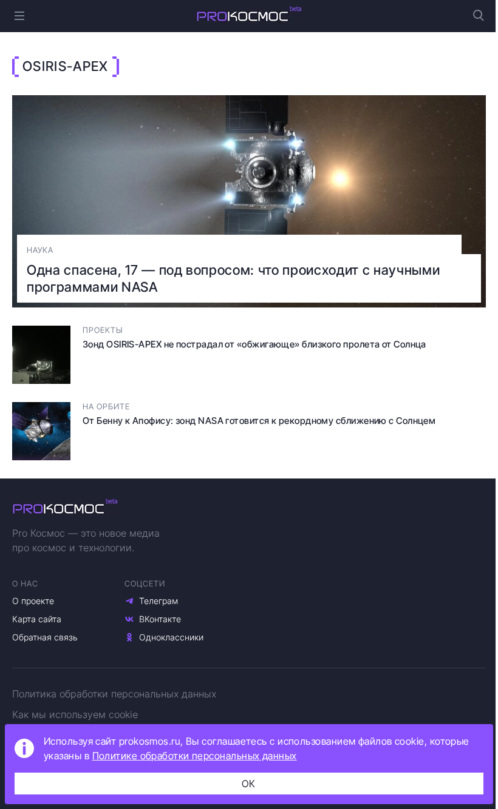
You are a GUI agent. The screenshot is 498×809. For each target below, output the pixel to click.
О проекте (33, 601)
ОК (249, 783)
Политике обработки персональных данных (194, 756)
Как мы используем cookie (75, 714)
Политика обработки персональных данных (114, 694)
